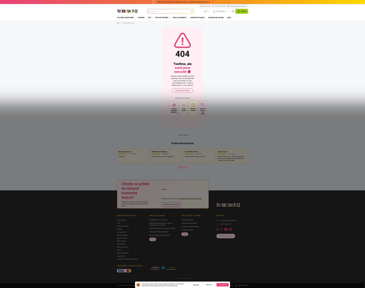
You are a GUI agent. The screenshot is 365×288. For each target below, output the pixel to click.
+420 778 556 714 (225, 224)
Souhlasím (223, 284)
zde (176, 285)
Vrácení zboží (121, 256)
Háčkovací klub (121, 241)
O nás (118, 223)
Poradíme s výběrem (187, 230)
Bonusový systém (122, 247)
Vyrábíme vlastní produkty (189, 223)
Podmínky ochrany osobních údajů (127, 259)
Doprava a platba (122, 238)
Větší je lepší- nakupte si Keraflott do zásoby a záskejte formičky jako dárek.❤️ (183, 2)
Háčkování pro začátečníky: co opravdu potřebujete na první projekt (160, 224)
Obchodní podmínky (123, 253)
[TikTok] (230, 229)
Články (119, 250)
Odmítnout (209, 284)
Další (152, 239)
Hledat (192, 11)
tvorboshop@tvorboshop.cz (228, 220)
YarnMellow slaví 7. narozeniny (158, 220)
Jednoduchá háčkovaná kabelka (158, 232)
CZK (205, 11)
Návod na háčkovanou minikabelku (159, 235)
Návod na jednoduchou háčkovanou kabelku (162, 228)
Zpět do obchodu (184, 135)
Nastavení (196, 285)
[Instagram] (221, 229)
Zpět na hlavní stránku (182, 90)
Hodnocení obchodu (182, 143)
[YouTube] (226, 229)
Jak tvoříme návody (187, 220)
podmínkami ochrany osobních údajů (191, 198)
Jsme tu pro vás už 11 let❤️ (182, 278)
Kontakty (119, 229)
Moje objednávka (122, 235)
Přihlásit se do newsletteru (171, 204)
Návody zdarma (122, 220)
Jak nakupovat (121, 232)
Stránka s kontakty (225, 236)
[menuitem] (126, 18)
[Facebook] (217, 229)
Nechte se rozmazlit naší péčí (190, 226)
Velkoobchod (121, 244)
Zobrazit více (182, 167)
